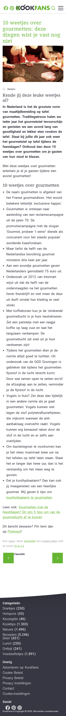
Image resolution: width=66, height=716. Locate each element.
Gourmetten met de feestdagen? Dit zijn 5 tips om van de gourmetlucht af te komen (31, 512)
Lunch (7, 643)
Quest (12, 541)
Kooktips (9, 624)
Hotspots (9, 613)
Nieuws (8, 629)
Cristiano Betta (49, 541)
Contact (8, 688)
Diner (6, 638)
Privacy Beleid (13, 678)
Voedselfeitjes (13, 654)
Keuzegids (10, 619)
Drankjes (9, 608)
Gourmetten (30, 541)
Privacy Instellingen (17, 683)
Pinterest (14, 531)
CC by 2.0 (19, 546)
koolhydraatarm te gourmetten (29, 497)
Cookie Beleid (13, 672)
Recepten (10, 634)
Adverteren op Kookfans (21, 667)
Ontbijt (7, 648)
